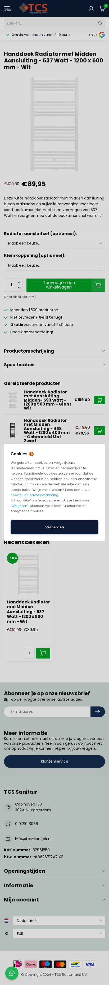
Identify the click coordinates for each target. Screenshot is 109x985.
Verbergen (54, 527)
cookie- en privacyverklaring (34, 495)
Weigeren (19, 506)
